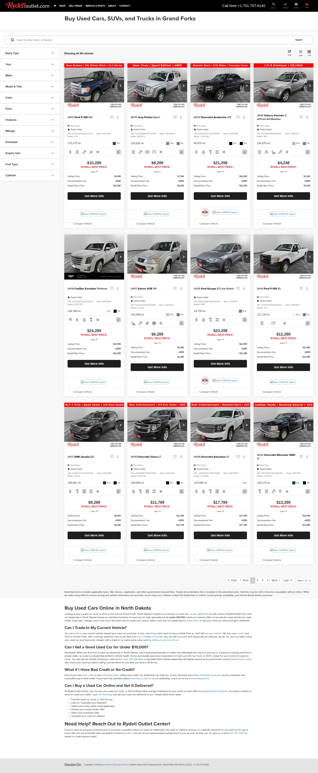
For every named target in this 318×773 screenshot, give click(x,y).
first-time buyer (111, 675)
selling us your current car (165, 640)
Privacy (125, 765)
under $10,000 (131, 659)
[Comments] (118, 152)
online (129, 733)
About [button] (112, 5)
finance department (199, 678)
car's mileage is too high (150, 636)
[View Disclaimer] (98, 151)
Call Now (229, 6)
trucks (193, 614)
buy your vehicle (213, 633)
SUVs (206, 614)
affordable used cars (210, 675)
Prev (244, 580)
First (233, 580)
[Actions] (118, 117)
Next (275, 580)
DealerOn (107, 765)
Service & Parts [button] (95, 5)
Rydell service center (240, 659)
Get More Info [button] (94, 196)
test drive (193, 620)
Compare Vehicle (82, 223)
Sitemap (117, 765)
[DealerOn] (73, 764)
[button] (55, 6)
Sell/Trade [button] (75, 5)
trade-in (78, 633)
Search (298, 39)
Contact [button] (124, 5)
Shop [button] (62, 5)
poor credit (88, 675)
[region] (94, 183)
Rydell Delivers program (215, 691)
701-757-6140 (237, 733)
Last (287, 580)
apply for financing (102, 694)
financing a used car (141, 678)
